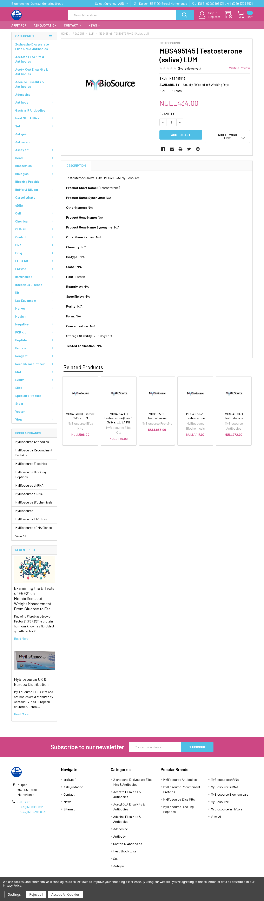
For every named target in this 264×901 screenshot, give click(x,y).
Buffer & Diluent (26, 189)
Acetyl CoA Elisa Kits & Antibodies (31, 72)
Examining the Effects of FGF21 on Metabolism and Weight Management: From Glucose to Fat (34, 598)
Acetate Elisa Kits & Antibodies (29, 59)
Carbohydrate (25, 197)
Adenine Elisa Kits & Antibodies (29, 84)
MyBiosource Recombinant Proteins (33, 452)
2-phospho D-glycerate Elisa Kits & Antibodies (32, 46)
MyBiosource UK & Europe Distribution (31, 682)
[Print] (180, 149)
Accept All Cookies (65, 894)
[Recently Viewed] (231, 14)
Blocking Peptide (27, 181)
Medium (20, 316)
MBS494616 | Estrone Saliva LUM (80, 416)
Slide (18, 387)
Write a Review (239, 68)
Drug (18, 253)
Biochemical (24, 166)
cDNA (19, 205)
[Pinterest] (198, 149)
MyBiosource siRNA (29, 494)
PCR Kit (20, 332)
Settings (14, 894)
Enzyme (20, 269)
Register (214, 17)
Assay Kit (22, 150)
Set (17, 126)
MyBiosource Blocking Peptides (30, 474)
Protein (20, 348)
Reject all (36, 894)
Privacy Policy (12, 885)
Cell (18, 213)
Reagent (21, 356)
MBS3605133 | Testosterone (195, 416)
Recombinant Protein (30, 364)
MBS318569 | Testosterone (157, 416)
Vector (20, 411)
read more (21, 638)
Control (20, 237)
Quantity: (167, 113)
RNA (18, 372)
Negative (22, 324)
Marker (20, 308)
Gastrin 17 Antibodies (30, 110)
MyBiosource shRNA (29, 485)
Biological (22, 174)
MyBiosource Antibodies (32, 442)
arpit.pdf (18, 25)
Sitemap (69, 809)
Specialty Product (28, 395)
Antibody (21, 102)
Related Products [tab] (83, 367)
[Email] (172, 149)
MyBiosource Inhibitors (31, 519)
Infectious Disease (28, 285)
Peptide (21, 340)
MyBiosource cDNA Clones (33, 527)
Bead (19, 158)
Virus (18, 419)
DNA (18, 245)
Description (76, 165)
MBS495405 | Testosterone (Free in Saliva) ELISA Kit (118, 418)
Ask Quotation (45, 25)
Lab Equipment (26, 300)
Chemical (21, 221)
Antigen (21, 134)
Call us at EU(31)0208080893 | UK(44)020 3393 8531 (32, 807)
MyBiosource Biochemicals (34, 502)
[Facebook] (163, 149)
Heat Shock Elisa (27, 118)
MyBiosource (24, 511)
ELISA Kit (21, 261)
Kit (17, 292)
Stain (19, 403)
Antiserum (22, 142)
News (92, 25)
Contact (71, 25)
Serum (19, 380)
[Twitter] (189, 149)
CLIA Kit (21, 229)
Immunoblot (23, 277)
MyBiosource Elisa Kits (31, 463)
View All (20, 536)
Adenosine (23, 94)
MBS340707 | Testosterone (233, 416)
